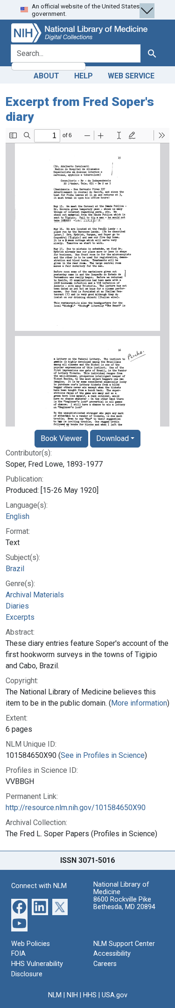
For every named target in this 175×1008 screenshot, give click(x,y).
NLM (55, 995)
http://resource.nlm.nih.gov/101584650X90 (76, 807)
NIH (72, 995)
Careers (105, 964)
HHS (90, 995)
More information (139, 703)
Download (112, 438)
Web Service (131, 75)
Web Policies (30, 944)
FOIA (18, 954)
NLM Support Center (124, 944)
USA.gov (114, 995)
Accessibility (112, 954)
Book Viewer (61, 438)
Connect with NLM (39, 886)
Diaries (17, 606)
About (46, 75)
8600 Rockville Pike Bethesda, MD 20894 (124, 903)
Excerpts (20, 617)
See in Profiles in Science (103, 755)
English (17, 516)
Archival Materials (35, 594)
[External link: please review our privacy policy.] (19, 906)
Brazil (15, 568)
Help (83, 75)
